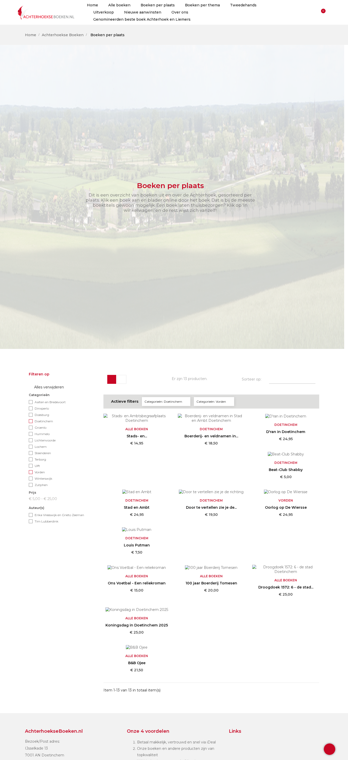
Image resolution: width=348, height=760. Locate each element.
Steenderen (43, 453)
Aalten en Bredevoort (50, 402)
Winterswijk (43, 478)
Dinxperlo (42, 408)
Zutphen (41, 485)
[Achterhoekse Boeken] (46, 12)
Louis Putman (137, 545)
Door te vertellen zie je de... (211, 507)
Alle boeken (136, 429)
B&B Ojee (136, 663)
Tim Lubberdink (46, 521)
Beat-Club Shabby (286, 469)
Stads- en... (137, 436)
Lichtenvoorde (45, 440)
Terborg (40, 459)
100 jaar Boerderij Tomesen (211, 583)
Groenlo (40, 427)
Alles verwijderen (46, 387)
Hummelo (42, 434)
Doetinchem (44, 421)
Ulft (37, 466)
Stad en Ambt (137, 507)
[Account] (312, 12)
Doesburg (42, 415)
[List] (121, 379)
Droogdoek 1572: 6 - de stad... (285, 587)
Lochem (41, 447)
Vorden (40, 472)
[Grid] (111, 379)
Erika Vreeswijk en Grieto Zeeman (59, 515)
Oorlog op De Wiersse (286, 507)
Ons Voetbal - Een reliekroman (137, 583)
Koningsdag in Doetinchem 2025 (136, 625)
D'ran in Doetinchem (285, 431)
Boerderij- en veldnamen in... (211, 436)
